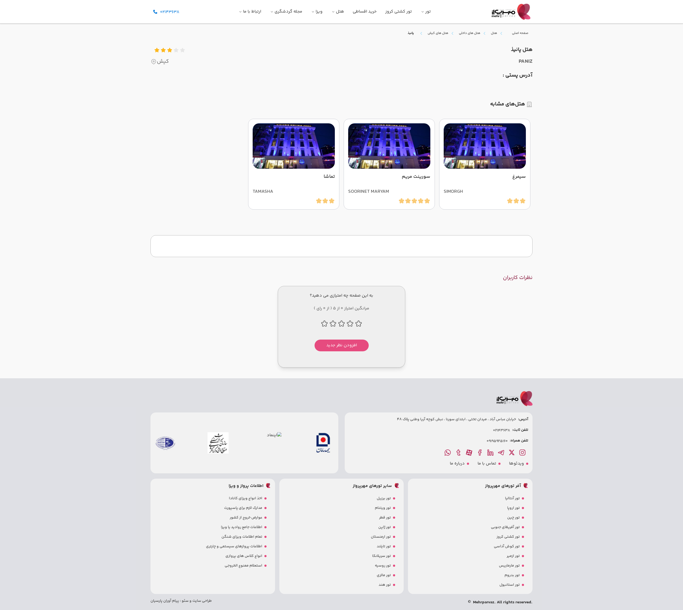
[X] (512, 452)
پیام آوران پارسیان (164, 601)
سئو (185, 601)
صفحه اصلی (520, 33)
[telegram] (501, 452)
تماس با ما (487, 464)
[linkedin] (491, 452)
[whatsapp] (448, 452)
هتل (494, 33)
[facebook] (480, 452)
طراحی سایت (202, 601)
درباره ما (457, 464)
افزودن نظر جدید (341, 345)
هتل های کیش (438, 33)
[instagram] (523, 452)
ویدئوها (516, 464)
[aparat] (469, 452)
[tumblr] (459, 452)
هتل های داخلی (469, 33)
